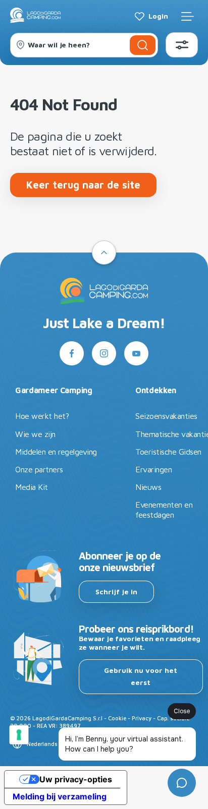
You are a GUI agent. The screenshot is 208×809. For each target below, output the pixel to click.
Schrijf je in (116, 591)
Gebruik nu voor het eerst (140, 676)
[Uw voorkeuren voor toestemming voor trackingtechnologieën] (18, 734)
